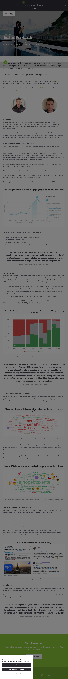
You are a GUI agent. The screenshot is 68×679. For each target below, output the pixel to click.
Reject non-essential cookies (16, 669)
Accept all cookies (16, 665)
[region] (16, 667)
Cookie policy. (26, 661)
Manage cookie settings (16, 673)
